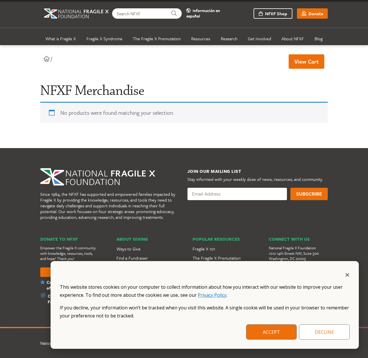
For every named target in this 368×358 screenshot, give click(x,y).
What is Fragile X (60, 38)
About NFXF (292, 38)
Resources (200, 38)
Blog (319, 38)
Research (229, 38)
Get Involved (259, 38)
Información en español (203, 13)
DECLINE (324, 332)
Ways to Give (128, 249)
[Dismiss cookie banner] (347, 274)
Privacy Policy (212, 295)
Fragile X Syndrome (104, 38)
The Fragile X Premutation (157, 38)
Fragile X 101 (204, 249)
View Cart (306, 61)
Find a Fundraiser (132, 258)
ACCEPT (271, 332)
